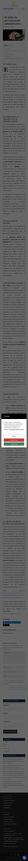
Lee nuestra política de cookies (16, 429)
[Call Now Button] (24, 858)
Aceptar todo (14, 444)
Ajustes (14, 436)
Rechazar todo (14, 440)
